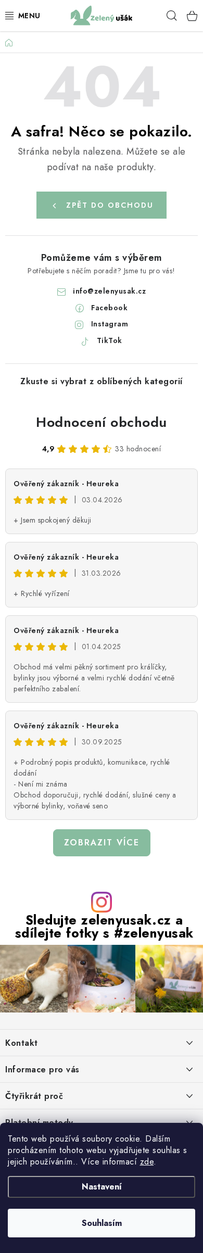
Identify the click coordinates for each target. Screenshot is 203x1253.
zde (147, 1162)
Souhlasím (102, 1223)
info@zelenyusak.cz (109, 291)
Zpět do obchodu (110, 205)
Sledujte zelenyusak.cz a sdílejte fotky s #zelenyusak (104, 927)
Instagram (110, 324)
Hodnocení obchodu (101, 422)
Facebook (109, 307)
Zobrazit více (101, 843)
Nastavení (102, 1187)
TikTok (109, 340)
